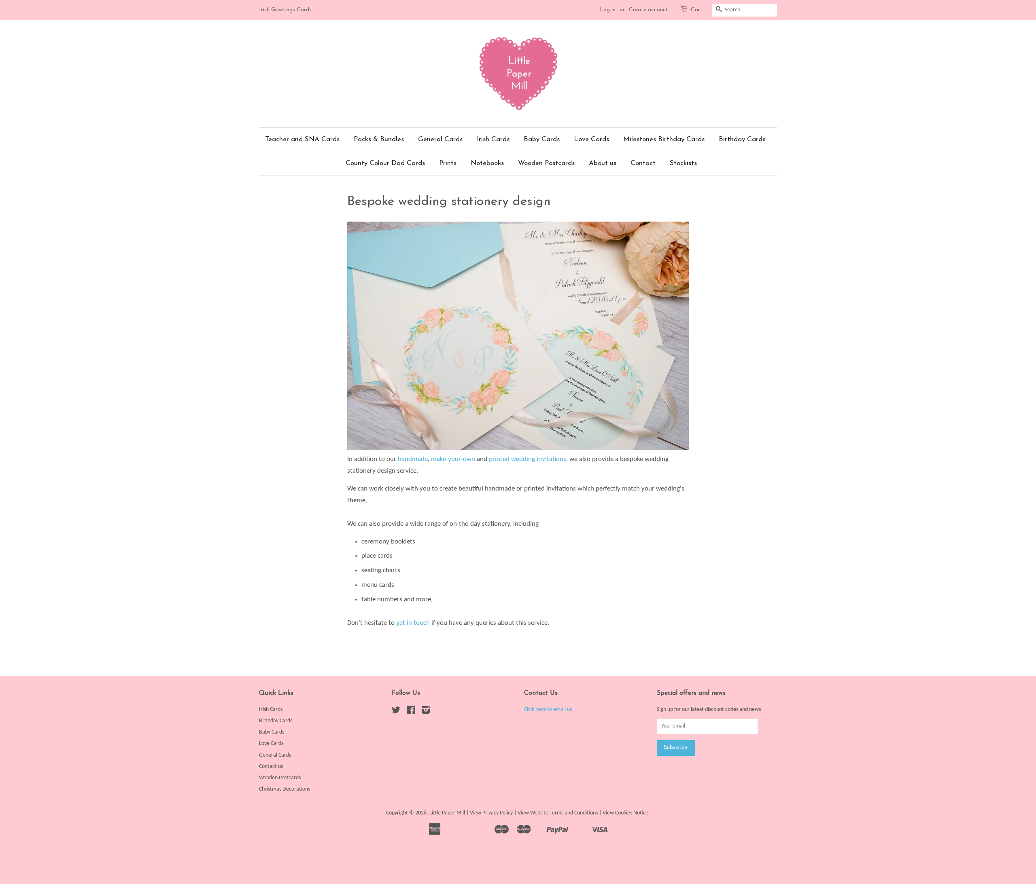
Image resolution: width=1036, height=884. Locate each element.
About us (602, 163)
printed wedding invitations (527, 459)
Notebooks (487, 163)
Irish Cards (493, 139)
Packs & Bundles (379, 139)
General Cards (440, 139)
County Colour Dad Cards (385, 163)
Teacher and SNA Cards (302, 139)
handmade (413, 459)
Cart (697, 10)
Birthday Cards (742, 139)
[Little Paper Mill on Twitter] (396, 712)
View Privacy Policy (491, 813)
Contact (643, 163)
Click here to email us (548, 709)
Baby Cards (542, 139)
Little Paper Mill (447, 813)
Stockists (683, 163)
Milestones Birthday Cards (664, 139)
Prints (447, 163)
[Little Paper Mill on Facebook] (411, 712)
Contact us (271, 766)
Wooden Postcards (546, 163)
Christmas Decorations (284, 789)
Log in (608, 10)
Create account (648, 10)
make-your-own (453, 459)
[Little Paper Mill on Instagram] (425, 712)
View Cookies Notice (625, 813)
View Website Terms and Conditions (558, 813)
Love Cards (591, 139)
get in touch (413, 623)
